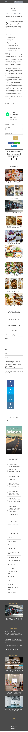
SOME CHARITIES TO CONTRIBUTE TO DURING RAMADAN (14, 275)
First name (7, 127)
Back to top (13, 728)
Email (6, 353)
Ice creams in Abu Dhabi (12, 572)
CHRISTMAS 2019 (17, 154)
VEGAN (8, 545)
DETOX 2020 (10, 568)
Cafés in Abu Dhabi (13, 557)
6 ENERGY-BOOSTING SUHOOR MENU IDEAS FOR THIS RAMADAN (14, 243)
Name (6, 349)
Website (6, 357)
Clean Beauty (11, 548)
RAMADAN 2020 (11, 541)
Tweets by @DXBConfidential (13, 524)
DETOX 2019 (16, 156)
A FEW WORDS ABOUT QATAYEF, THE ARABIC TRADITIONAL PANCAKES (14, 227)
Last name (7, 132)
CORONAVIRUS (10, 156)
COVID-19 (9, 537)
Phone (6, 122)
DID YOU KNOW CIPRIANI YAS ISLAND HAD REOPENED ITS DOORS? (14, 182)
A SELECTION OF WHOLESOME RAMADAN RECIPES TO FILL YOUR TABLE (14, 291)
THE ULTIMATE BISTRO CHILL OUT (14, 312)
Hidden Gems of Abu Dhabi (13, 552)
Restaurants (11, 564)
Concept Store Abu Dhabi (13, 588)
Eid (19, 156)
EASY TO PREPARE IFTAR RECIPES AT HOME (14, 306)
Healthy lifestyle (10, 154)
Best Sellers (11, 577)
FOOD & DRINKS (9, 13)
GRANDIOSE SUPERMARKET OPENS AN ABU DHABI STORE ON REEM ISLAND (14, 213)
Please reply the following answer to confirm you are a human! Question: (13, 363)
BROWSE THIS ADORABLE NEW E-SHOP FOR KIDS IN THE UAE (15, 471)
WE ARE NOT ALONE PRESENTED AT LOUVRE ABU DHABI (15, 478)
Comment (7, 338)
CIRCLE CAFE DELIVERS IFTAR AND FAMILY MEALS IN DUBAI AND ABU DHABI (14, 259)
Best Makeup (14, 158)
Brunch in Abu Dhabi (13, 561)
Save (16, 138)
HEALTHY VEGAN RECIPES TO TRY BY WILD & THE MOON (14, 198)
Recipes (9, 580)
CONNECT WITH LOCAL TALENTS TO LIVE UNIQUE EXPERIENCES (15, 464)
